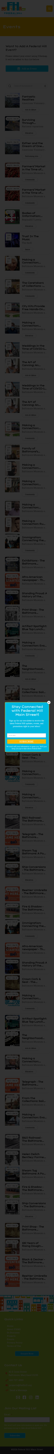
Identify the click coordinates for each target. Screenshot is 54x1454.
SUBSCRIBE (26, 741)
